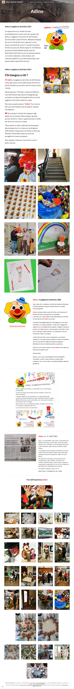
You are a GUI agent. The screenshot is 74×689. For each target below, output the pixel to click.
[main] (36, 11)
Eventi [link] (52, 2)
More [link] (66, 2)
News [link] (45, 2)
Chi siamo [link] (38, 2)
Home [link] (32, 2)
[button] (72, 2)
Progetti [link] (59, 2)
